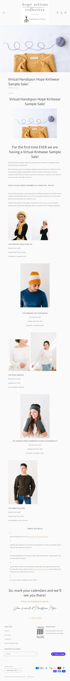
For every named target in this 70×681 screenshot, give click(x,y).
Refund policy (30, 676)
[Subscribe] (35, 654)
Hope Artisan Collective (40, 569)
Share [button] (11, 93)
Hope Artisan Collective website (38, 537)
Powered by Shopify (20, 676)
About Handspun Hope (11, 643)
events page (47, 203)
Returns (7, 631)
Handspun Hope (12, 676)
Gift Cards (7, 635)
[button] (4, 13)
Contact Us (8, 639)
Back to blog (36, 618)
